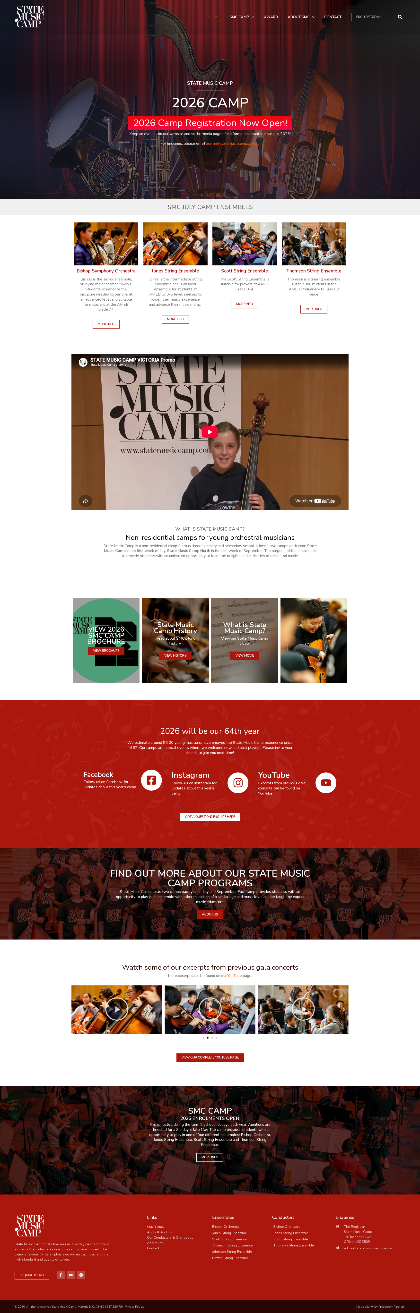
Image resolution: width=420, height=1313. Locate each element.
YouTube (274, 775)
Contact (332, 17)
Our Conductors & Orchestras (170, 1237)
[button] (400, 17)
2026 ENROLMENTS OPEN (209, 1118)
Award (271, 17)
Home (214, 17)
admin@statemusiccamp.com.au (233, 143)
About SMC (299, 17)
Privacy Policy (134, 1307)
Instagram (191, 775)
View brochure (106, 651)
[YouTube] (325, 782)
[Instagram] (238, 782)
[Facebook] (151, 780)
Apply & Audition (160, 1232)
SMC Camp (239, 17)
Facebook (98, 774)
